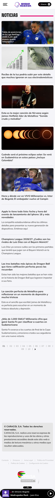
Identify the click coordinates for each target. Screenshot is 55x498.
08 (49, 346)
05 (30, 346)
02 (11, 346)
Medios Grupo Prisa (27, 480)
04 (23, 346)
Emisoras (16, 460)
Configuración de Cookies (38, 463)
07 (43, 346)
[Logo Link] (24, 4)
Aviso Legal (28, 460)
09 (22, 349)
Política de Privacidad (45, 460)
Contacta (5, 460)
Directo (44, 4)
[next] (35, 349)
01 (4, 346)
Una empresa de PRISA (27, 474)
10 (29, 349)
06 (36, 346)
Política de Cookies (18, 463)
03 (17, 346)
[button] (4, 4)
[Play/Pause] (51, 494)
